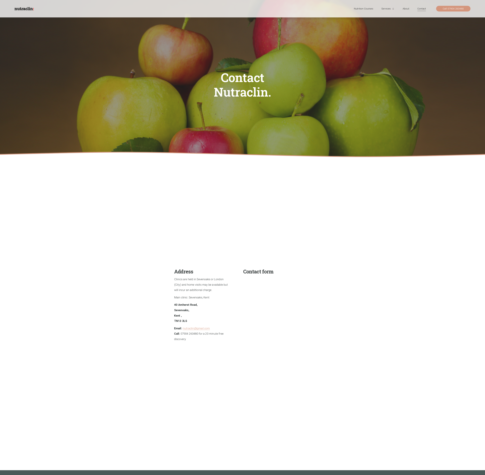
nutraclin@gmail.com (196, 328)
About (406, 8)
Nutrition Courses (363, 8)
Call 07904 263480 (453, 8)
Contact (421, 8)
